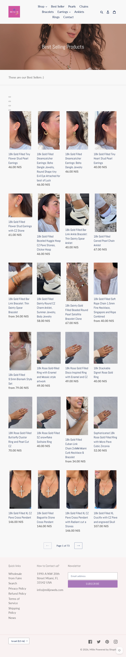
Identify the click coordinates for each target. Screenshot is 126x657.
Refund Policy (17, 593)
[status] (9, 96)
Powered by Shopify (107, 649)
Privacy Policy (17, 588)
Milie (92, 649)
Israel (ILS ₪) (18, 640)
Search (12, 583)
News (12, 618)
